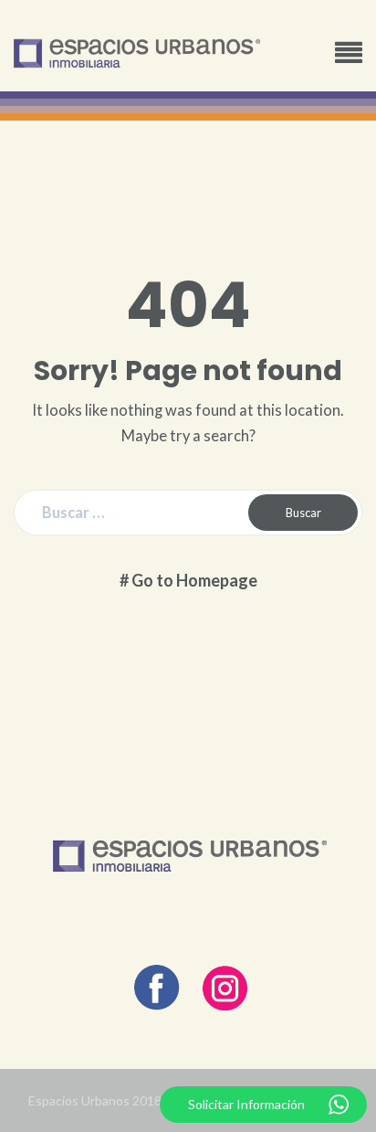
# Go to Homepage (188, 580)
